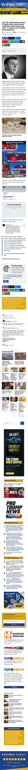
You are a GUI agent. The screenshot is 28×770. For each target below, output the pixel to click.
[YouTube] (24, 759)
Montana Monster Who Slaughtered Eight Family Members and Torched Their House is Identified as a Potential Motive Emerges (14, 543)
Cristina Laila (16, 266)
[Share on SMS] (3, 45)
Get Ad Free (14, 766)
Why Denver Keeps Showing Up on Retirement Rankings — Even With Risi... (16, 709)
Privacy (19, 765)
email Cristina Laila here (15, 275)
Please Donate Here (14, 728)
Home (4, 765)
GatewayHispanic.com (13, 640)
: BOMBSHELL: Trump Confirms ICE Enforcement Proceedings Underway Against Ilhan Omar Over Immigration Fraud (14, 581)
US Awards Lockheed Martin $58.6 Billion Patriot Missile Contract (15, 705)
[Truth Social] (4, 759)
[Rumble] (16, 759)
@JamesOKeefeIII (18, 240)
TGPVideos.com (11, 661)
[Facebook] (13, 759)
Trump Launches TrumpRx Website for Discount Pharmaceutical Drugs (15, 700)
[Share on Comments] (23, 41)
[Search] (22, 423)
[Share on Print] (8, 45)
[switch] (26, 9)
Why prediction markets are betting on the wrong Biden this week (16, 717)
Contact (14, 765)
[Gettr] (7, 759)
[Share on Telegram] (15, 41)
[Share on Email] (6, 45)
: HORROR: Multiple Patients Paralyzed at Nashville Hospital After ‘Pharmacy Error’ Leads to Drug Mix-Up (14, 587)
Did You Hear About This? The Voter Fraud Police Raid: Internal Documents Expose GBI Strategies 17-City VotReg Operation (15, 549)
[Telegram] (18, 759)
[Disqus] (14, 329)
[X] (10, 759)
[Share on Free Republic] (21, 41)
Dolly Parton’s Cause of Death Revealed (14, 553)
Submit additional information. (11, 259)
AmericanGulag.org (12, 651)
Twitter (4, 81)
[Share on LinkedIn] (18, 41)
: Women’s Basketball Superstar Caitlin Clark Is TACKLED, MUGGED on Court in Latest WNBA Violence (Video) (15, 562)
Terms (23, 765)
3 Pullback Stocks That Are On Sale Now (16, 696)
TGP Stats (14, 687)
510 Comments (8, 34)
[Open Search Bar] (22, 9)
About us (9, 765)
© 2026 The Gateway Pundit (14, 762)
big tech (12, 247)
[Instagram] (21, 759)
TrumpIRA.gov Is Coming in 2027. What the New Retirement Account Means (16, 721)
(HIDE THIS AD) (16, 19)
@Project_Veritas (16, 243)
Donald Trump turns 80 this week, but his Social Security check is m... (15, 713)
